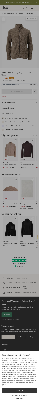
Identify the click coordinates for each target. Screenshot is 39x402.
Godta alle (19, 390)
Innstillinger (19, 399)
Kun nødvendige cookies (19, 395)
